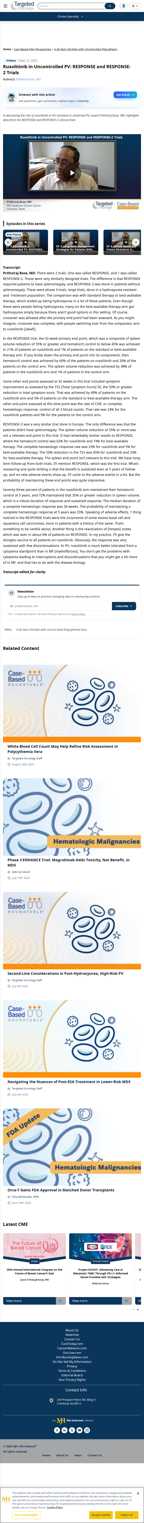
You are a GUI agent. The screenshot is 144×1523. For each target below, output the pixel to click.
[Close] (138, 1493)
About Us (72, 1330)
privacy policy (78, 614)
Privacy (72, 1366)
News (78, 1455)
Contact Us (72, 1339)
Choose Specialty (68, 16)
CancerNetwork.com (72, 1348)
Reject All (127, 1515)
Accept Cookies (101, 1515)
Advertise (72, 1335)
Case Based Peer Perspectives (32, 49)
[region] (72, 1505)
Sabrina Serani (21, 872)
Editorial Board (72, 1375)
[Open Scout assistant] (124, 6)
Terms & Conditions (72, 1371)
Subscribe (122, 606)
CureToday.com (72, 1344)
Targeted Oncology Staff (27, 758)
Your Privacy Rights (72, 1380)
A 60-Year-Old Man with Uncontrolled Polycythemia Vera (51, 629)
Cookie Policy (55, 1507)
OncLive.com (72, 1353)
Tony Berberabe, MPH (25, 1197)
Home (7, 49)
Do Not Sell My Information (72, 1362)
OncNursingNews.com (72, 1357)
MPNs (8, 629)
